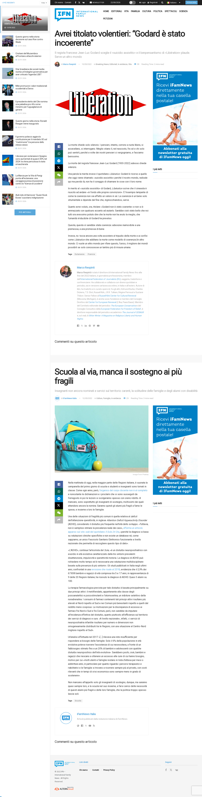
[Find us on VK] (83, 2)
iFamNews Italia (70, 398)
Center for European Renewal (102, 302)
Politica (157, 11)
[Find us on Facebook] (75, 2)
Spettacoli (171, 11)
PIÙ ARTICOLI (25, 212)
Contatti (68, 2)
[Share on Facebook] (59, 146)
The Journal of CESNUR (133, 312)
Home (106, 11)
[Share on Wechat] (59, 175)
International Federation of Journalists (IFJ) (101, 279)
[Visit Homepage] (76, 15)
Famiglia (135, 11)
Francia (91, 254)
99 (138, 64)
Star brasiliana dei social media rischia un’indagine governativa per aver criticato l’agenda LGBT (32, 72)
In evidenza (122, 64)
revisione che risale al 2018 (105, 569)
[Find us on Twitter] (79, 2)
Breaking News (102, 64)
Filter (43, 3)
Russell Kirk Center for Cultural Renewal (117, 296)
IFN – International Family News (63, 775)
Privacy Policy (109, 770)
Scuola (78, 701)
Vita (126, 11)
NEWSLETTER (98, 2)
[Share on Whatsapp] (59, 153)
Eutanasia (79, 254)
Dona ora (191, 2)
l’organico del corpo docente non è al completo (123, 490)
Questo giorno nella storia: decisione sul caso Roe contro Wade (29, 39)
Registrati (153, 2)
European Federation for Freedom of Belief (121, 309)
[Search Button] (162, 2)
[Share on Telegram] (59, 160)
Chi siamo (59, 2)
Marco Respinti (69, 64)
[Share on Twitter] (59, 167)
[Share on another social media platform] (59, 182)
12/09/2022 (87, 398)
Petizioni (108, 18)
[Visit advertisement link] (175, 116)
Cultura (146, 11)
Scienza (183, 11)
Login (143, 2)
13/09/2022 (87, 64)
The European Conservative (123, 305)
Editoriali (116, 11)
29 (127, 398)
